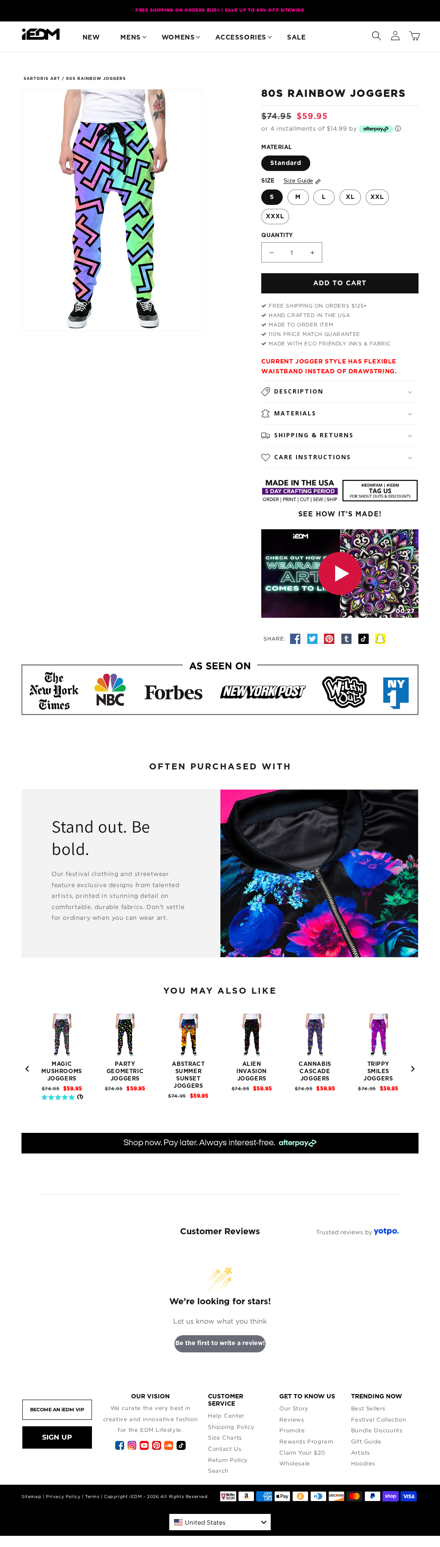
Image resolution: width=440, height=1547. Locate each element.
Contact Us (224, 1449)
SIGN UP (57, 1437)
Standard (285, 163)
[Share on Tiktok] (364, 638)
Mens (130, 37)
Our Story (293, 1408)
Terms (92, 1496)
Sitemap (31, 1496)
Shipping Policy (231, 1427)
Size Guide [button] (298, 180)
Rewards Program (306, 1441)
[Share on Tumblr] (347, 638)
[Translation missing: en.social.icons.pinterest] (330, 638)
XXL (377, 197)
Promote (292, 1430)
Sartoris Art (42, 79)
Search (218, 1471)
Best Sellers (368, 1408)
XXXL (275, 217)
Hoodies (363, 1463)
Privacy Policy (63, 1496)
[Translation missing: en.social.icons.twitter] (313, 638)
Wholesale (294, 1463)
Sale (296, 37)
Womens (178, 37)
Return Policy (228, 1460)
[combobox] (220, 1522)
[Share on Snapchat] (380, 638)
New (91, 37)
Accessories (240, 37)
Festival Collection (378, 1419)
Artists (360, 1452)
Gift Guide (366, 1441)
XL (350, 197)
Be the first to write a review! (220, 1343)
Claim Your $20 (302, 1452)
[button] (376, 33)
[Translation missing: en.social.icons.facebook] (296, 638)
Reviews (291, 1419)
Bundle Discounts (377, 1430)
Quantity (277, 235)
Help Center (226, 1416)
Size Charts (225, 1437)
